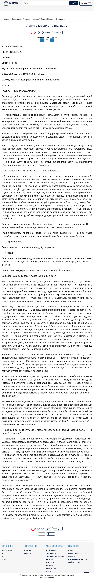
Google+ (52, 554)
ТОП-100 (27, 551)
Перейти (51, 534)
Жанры (5, 554)
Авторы (5, 559)
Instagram (52, 568)
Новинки (27, 554)
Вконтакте (52, 559)
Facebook (51, 551)
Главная (7, 19)
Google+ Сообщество (57, 557)
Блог (4, 557)
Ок (41, 577)
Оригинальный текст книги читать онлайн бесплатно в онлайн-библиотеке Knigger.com (47, 523)
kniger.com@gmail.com (77, 553)
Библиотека (7, 551)
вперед (47, 32)
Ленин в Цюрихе (47, 19)
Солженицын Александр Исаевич (25, 19)
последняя (57, 32)
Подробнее (49, 577)
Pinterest (51, 562)
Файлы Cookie (74, 562)
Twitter (51, 565)
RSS (50, 571)
